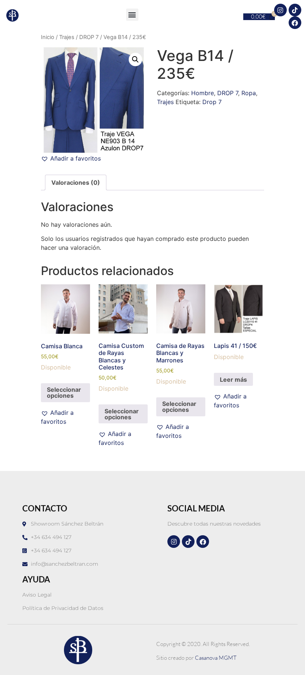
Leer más (233, 379)
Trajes (66, 37)
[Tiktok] (295, 10)
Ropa (248, 93)
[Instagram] (280, 10)
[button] (132, 15)
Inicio (47, 37)
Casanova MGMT (216, 657)
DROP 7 (89, 37)
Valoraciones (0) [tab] (75, 182)
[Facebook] (295, 22)
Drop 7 (212, 102)
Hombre (202, 93)
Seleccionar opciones (64, 392)
